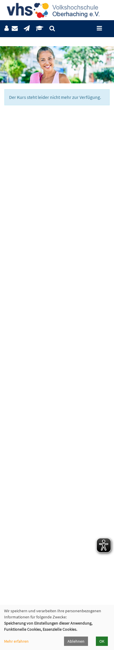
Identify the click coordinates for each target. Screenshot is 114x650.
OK (101, 641)
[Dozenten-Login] (39, 29)
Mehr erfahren (16, 641)
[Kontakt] (15, 29)
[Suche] (52, 29)
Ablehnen (76, 641)
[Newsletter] (27, 29)
